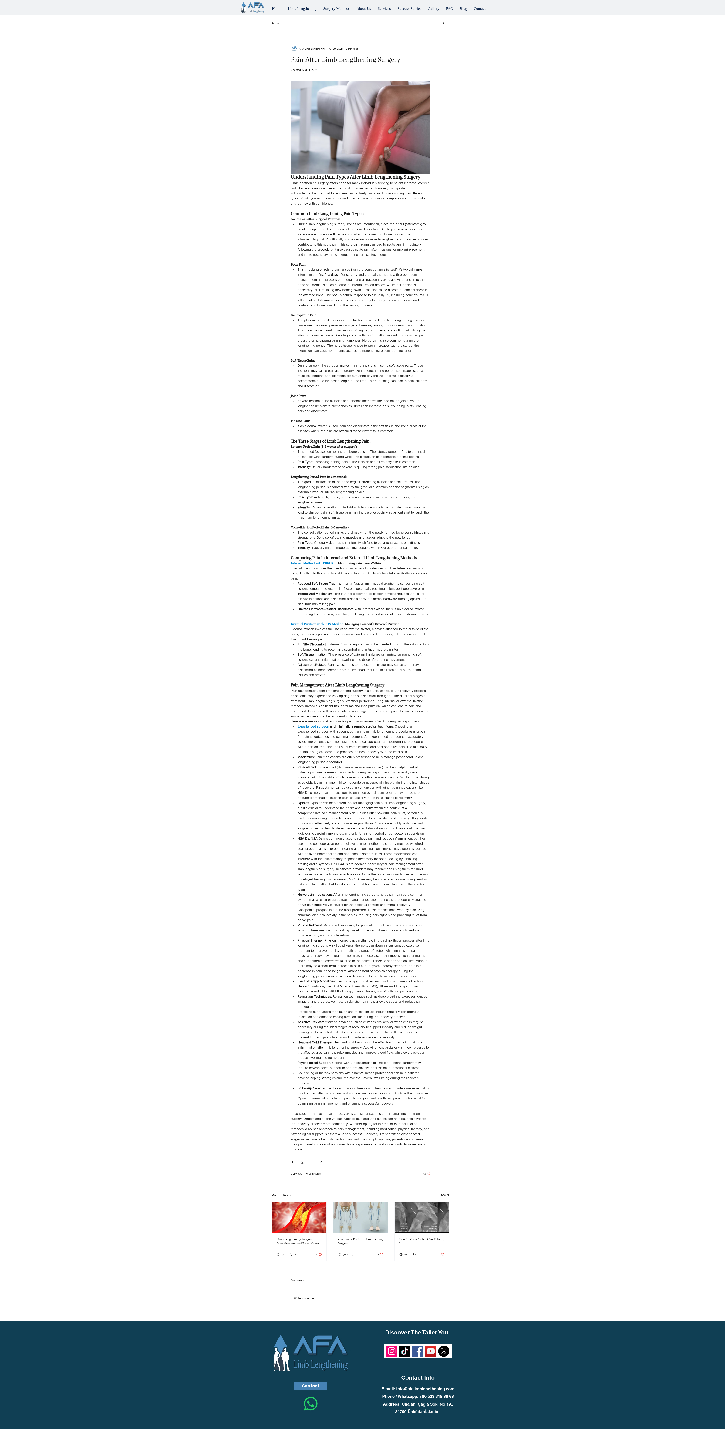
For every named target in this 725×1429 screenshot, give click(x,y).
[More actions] (428, 48)
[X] (443, 1351)
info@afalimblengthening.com (425, 1388)
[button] (444, 22)
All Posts (277, 23)
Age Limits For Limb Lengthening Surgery (360, 1241)
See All (445, 1194)
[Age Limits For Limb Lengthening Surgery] (360, 1217)
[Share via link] (320, 1162)
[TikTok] (404, 1351)
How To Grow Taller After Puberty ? (421, 1241)
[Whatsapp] (310, 1403)
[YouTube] (430, 1351)
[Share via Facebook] (292, 1162)
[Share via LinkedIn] (311, 1162)
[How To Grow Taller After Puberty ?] (422, 1217)
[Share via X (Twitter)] (302, 1162)
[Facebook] (417, 1351)
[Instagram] (391, 1351)
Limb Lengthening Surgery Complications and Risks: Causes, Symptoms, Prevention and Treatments (299, 1241)
